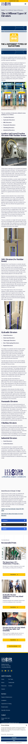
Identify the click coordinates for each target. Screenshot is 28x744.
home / (3, 10)
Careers (3, 689)
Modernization (4, 707)
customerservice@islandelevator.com (7, 722)
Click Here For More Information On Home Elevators (12, 514)
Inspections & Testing (6, 703)
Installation (3, 700)
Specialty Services (5, 710)
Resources (3, 685)
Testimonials (11, 682)
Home (2, 679)
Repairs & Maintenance (6, 697)
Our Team (10, 679)
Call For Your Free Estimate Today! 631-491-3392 (12, 509)
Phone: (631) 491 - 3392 (5, 719)
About (2, 682)
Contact (10, 685)
